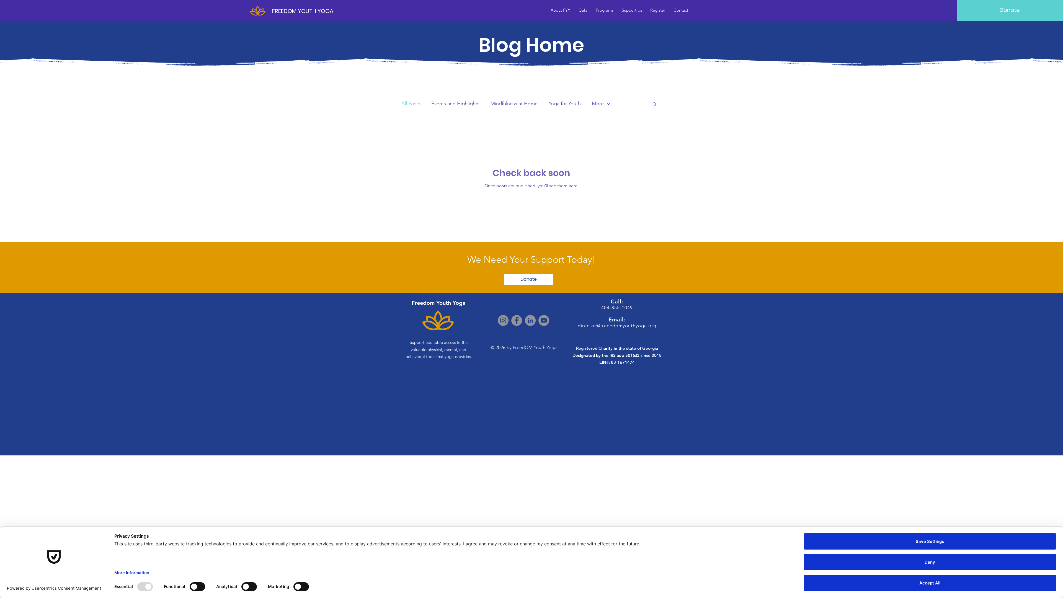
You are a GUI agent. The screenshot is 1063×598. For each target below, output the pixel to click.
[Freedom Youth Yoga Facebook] (516, 320)
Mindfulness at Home (514, 103)
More (598, 103)
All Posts (410, 103)
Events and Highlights (455, 103)
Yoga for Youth (565, 103)
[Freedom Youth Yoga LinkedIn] (530, 320)
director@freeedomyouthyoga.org (617, 325)
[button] (654, 104)
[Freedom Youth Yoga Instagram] (503, 320)
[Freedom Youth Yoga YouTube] (543, 320)
